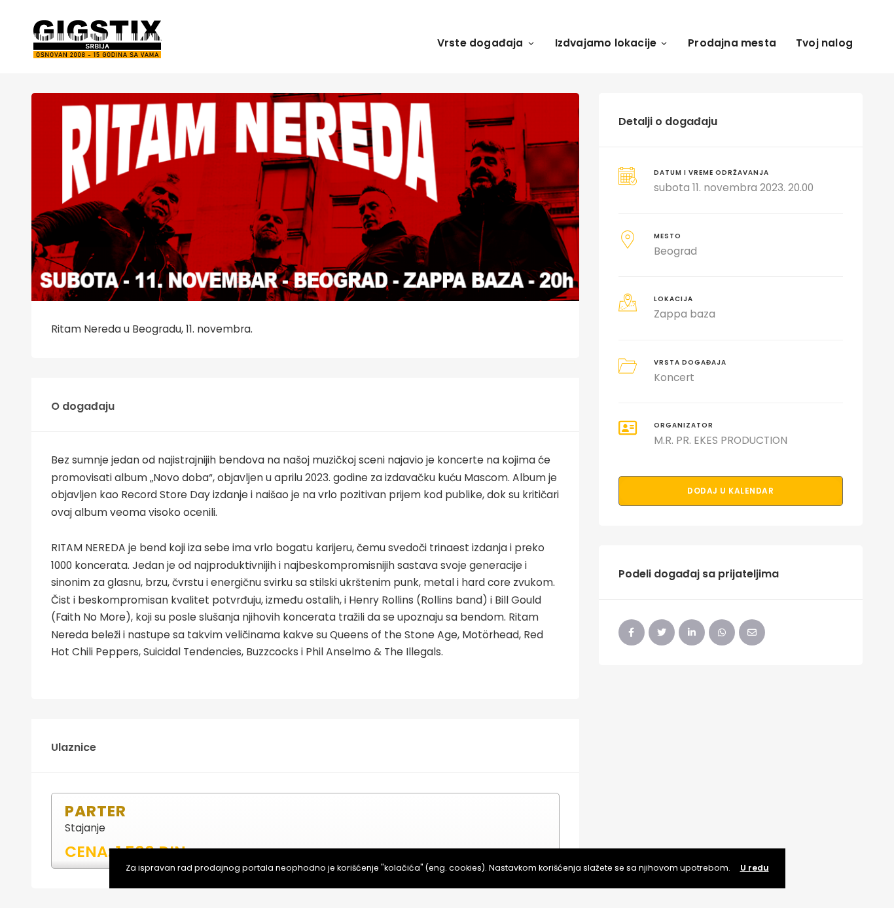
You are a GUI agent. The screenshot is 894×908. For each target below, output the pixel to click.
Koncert (674, 377)
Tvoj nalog (824, 43)
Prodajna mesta (732, 43)
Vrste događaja (480, 43)
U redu (754, 867)
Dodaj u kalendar (730, 490)
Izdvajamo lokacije (606, 43)
